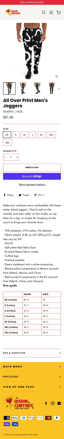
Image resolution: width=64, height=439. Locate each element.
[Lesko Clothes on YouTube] (59, 403)
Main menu (12, 366)
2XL (51, 135)
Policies (10, 376)
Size (6, 129)
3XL (7, 142)
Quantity (10, 151)
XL (41, 135)
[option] (32, 52)
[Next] (59, 88)
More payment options (32, 184)
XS (6, 135)
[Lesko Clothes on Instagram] (52, 403)
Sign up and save (18, 387)
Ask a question (14, 353)
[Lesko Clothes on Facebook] (46, 403)
